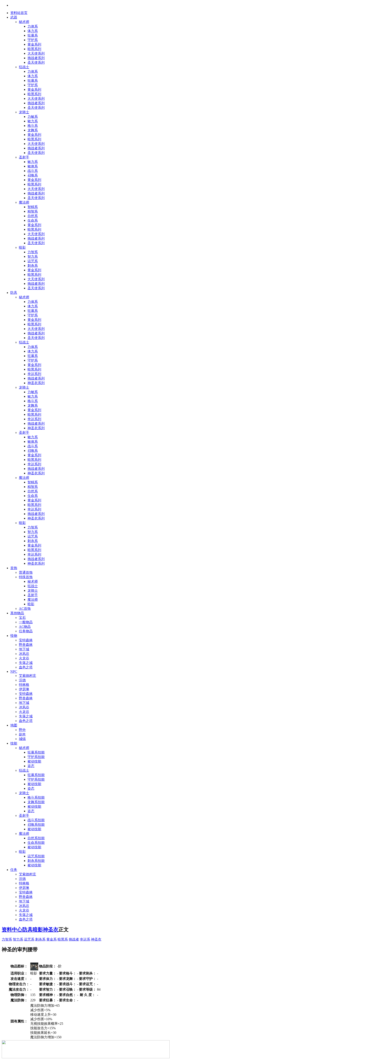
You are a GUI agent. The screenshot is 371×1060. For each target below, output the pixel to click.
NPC (13, 671)
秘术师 (24, 22)
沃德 (22, 680)
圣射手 (24, 157)
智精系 (32, 207)
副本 (22, 734)
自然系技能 (36, 838)
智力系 (32, 256)
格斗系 (32, 125)
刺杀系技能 (36, 860)
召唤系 (32, 175)
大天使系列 (36, 53)
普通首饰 (26, 572)
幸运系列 (34, 374)
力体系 (32, 26)
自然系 (32, 216)
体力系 (32, 31)
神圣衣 (50, 929)
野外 (22, 730)
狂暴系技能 (36, 752)
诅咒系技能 (36, 856)
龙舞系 (32, 130)
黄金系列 (34, 44)
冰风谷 (24, 654)
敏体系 (32, 166)
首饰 (13, 568)
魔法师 (24, 202)
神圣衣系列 (36, 383)
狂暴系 (32, 35)
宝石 (22, 617)
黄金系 (51, 939)
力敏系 (32, 116)
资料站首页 (18, 13)
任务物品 (26, 631)
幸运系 (85, 939)
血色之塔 (26, 667)
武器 (13, 17)
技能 (13, 743)
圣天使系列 (36, 62)
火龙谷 (24, 658)
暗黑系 (63, 939)
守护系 (32, 40)
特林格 (24, 684)
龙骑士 (24, 112)
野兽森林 (26, 644)
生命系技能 (36, 842)
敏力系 (32, 121)
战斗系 (32, 171)
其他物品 (17, 613)
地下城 (24, 649)
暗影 (22, 247)
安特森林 (26, 640)
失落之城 (26, 663)
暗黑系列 (34, 49)
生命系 (32, 220)
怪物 (13, 635)
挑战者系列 (36, 58)
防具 (13, 292)
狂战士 (24, 67)
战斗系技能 (36, 820)
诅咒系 (32, 261)
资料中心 (12, 929)
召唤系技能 (36, 824)
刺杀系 (32, 265)
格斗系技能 (36, 797)
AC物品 (25, 626)
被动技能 (34, 761)
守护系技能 (36, 757)
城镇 (22, 739)
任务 (13, 870)
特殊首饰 (26, 577)
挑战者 (74, 939)
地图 (13, 725)
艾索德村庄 (27, 675)
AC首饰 (25, 608)
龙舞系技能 (36, 802)
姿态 (30, 766)
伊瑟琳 (24, 689)
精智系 (32, 211)
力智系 (32, 252)
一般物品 (26, 622)
